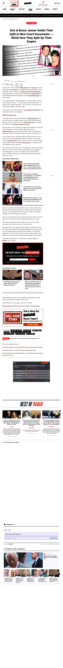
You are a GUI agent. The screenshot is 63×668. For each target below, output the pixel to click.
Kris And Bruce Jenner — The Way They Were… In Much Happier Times (19, 350)
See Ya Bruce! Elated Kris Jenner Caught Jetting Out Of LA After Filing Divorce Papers (22, 347)
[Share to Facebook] (7, 84)
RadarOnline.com (34, 95)
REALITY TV (12, 9)
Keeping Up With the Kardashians (20, 332)
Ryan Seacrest (26, 142)
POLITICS (22, 9)
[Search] (4, 4)
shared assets (36, 93)
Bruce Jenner (37, 330)
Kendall (4, 240)
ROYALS (38, 9)
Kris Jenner (24, 87)
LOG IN (57, 3)
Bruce (15, 89)
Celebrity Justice (13, 19)
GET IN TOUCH (32, 324)
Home (3, 19)
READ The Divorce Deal (9, 115)
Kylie (34, 238)
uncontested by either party (32, 110)
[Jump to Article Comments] (3, 84)
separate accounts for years (21, 124)
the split (8, 306)
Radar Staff (7, 80)
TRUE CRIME (30, 9)
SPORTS (55, 9)
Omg (7, 19)
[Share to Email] (21, 84)
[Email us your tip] (14, 6)
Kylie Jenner (30, 333)
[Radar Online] (28, 3)
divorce (34, 87)
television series (12, 140)
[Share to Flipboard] (17, 84)
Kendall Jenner (9, 333)
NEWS (5, 9)
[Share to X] (12, 84)
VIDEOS (46, 9)
